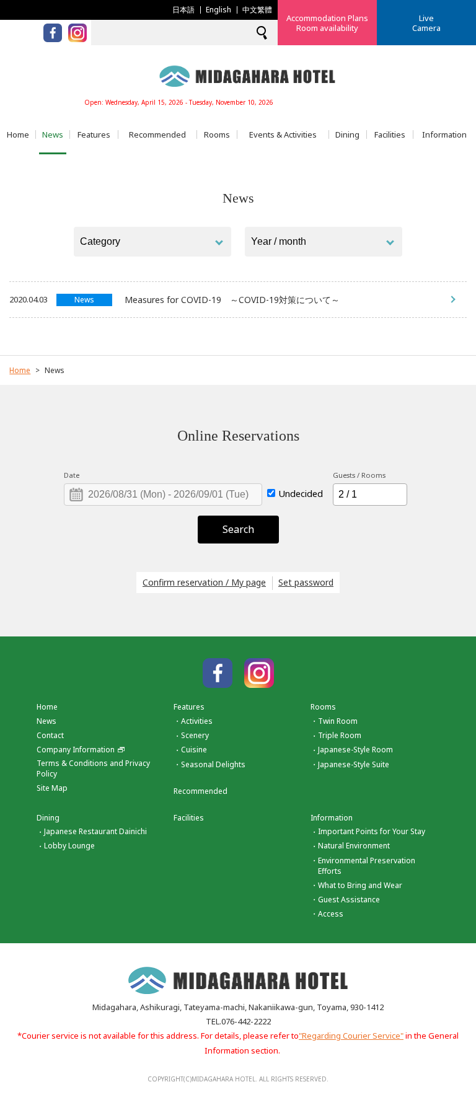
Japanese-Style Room (355, 749)
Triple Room (339, 735)
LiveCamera (426, 22)
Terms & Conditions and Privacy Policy (93, 768)
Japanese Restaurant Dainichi (95, 831)
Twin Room (338, 721)
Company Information (76, 749)
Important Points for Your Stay (371, 831)
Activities (197, 721)
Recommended (157, 134)
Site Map (52, 788)
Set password (305, 582)
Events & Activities (283, 134)
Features (93, 134)
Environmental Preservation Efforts (366, 865)
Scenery (195, 735)
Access (330, 914)
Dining (347, 134)
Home (18, 134)
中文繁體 (257, 9)
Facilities (389, 134)
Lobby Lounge (69, 845)
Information (444, 134)
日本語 (183, 9)
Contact (50, 735)
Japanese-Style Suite (353, 764)
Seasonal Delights (213, 764)
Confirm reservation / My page (204, 582)
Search (238, 529)
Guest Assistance (349, 899)
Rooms (217, 134)
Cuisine (194, 749)
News (52, 134)
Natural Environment (354, 845)
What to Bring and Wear (360, 885)
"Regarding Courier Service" (351, 1035)
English (218, 9)
